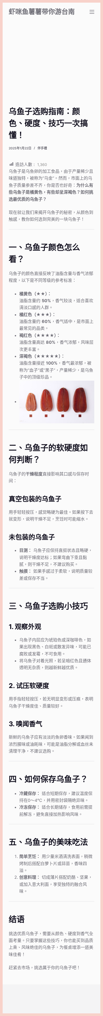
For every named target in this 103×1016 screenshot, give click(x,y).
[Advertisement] (51, 70)
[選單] (92, 11)
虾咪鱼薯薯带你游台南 (42, 12)
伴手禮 (42, 148)
